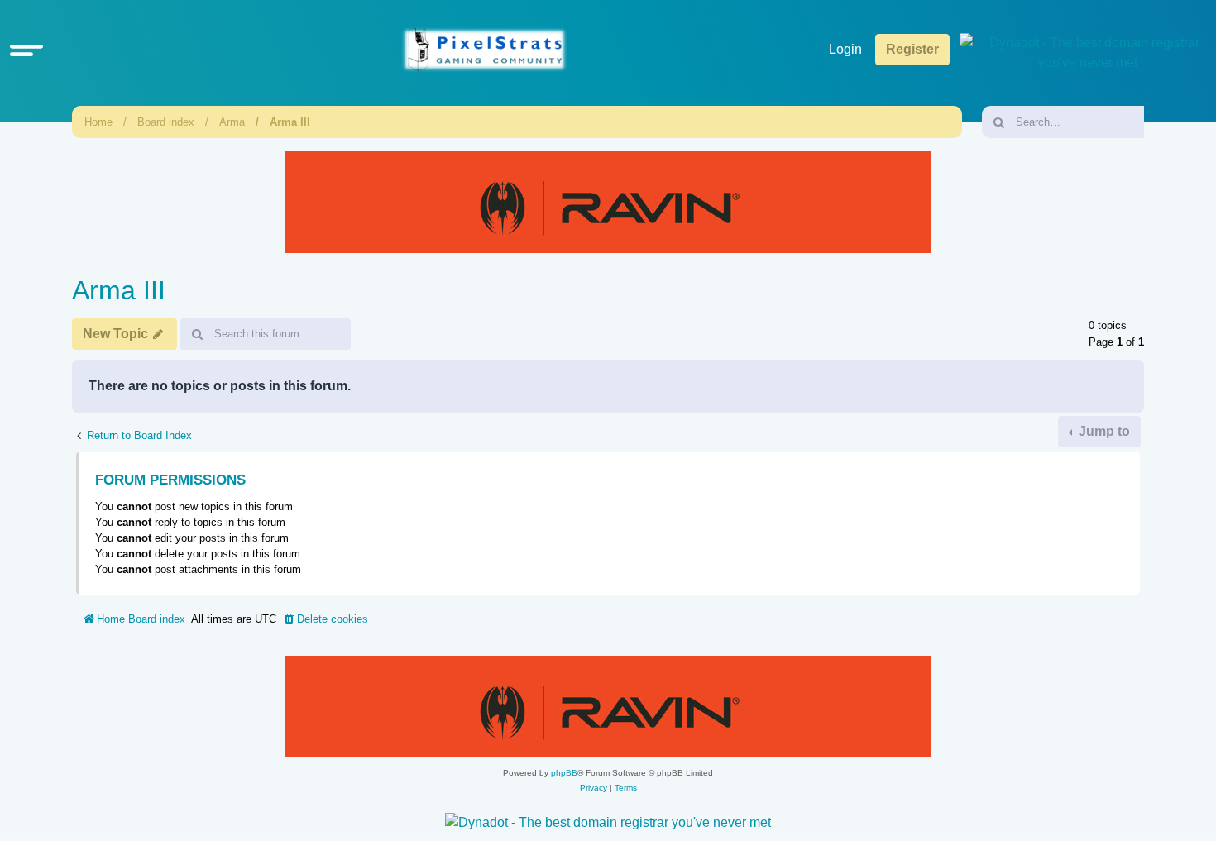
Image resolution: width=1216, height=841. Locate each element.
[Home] (484, 50)
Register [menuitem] (912, 49)
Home (98, 122)
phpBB (564, 772)
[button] (26, 49)
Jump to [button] (1102, 431)
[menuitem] (325, 619)
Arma (232, 122)
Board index (165, 122)
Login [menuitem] (845, 49)
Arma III (290, 122)
